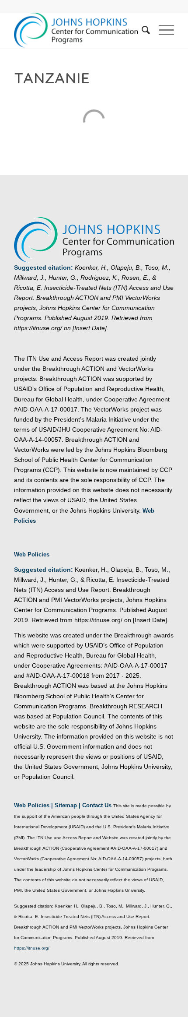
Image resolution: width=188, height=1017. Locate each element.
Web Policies (31, 554)
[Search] (141, 30)
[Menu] (162, 30)
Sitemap (66, 805)
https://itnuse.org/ (31, 948)
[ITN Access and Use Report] (78, 30)
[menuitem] (141, 30)
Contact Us (96, 805)
